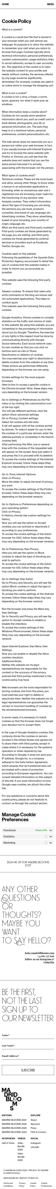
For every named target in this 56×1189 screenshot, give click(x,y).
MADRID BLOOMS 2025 (14, 1128)
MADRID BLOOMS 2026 (14, 1124)
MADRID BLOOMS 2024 (14, 1132)
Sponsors (35, 1124)
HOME (5, 4)
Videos (21, 1138)
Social (34, 1138)
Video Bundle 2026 (21, 1146)
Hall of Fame (8, 1143)
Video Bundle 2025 (21, 1156)
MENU (50, 4)
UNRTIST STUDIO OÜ (28, 1178)
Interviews (8, 1138)
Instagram (45, 959)
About (34, 1120)
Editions (7, 1115)
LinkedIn (49, 962)
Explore (35, 1115)
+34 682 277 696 (45, 956)
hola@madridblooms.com (39, 953)
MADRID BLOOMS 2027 (14, 1120)
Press (33, 1128)
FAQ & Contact (38, 1132)
